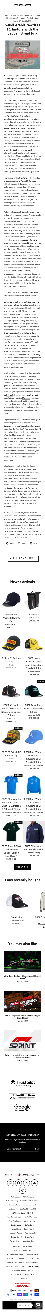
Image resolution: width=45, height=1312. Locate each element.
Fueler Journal (23, 558)
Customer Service (33, 1254)
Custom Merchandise (15, 1262)
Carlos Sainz (29, 1225)
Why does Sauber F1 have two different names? (22, 977)
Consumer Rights (19, 1270)
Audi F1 (33, 1209)
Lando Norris (16, 1229)
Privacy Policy (30, 1274)
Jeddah (22, 15)
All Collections (28, 1197)
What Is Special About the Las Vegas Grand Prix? (22, 1017)
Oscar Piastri (29, 1229)
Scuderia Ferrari (15, 1205)
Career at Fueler (32, 1266)
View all (22, 867)
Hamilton (14, 15)
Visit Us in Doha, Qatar (14, 1254)
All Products (15, 1197)
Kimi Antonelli (30, 1233)
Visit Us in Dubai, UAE (22, 1250)
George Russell (16, 1237)
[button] (38, 1305)
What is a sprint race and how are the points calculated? (22, 1056)
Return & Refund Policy (15, 1266)
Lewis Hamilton (30, 1221)
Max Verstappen (32, 15)
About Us (16, 1246)
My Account (27, 1246)
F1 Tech (30, 1213)
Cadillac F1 (24, 1209)
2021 (7, 15)
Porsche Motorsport (14, 1217)
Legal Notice (22, 1278)
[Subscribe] (36, 1149)
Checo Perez (29, 1237)
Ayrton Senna (15, 1241)
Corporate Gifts (33, 1258)
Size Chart (10, 1258)
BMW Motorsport (31, 1217)
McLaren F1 (13, 1209)
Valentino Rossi (29, 1241)
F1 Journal (20, 1258)
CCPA (30, 1270)
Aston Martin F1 (30, 1205)
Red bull (30, 18)
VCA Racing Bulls (18, 1213)
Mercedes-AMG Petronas (16, 18)
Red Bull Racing (12, 1201)
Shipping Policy (32, 1262)
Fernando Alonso (16, 1233)
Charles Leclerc (16, 1225)
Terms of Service (16, 1274)
